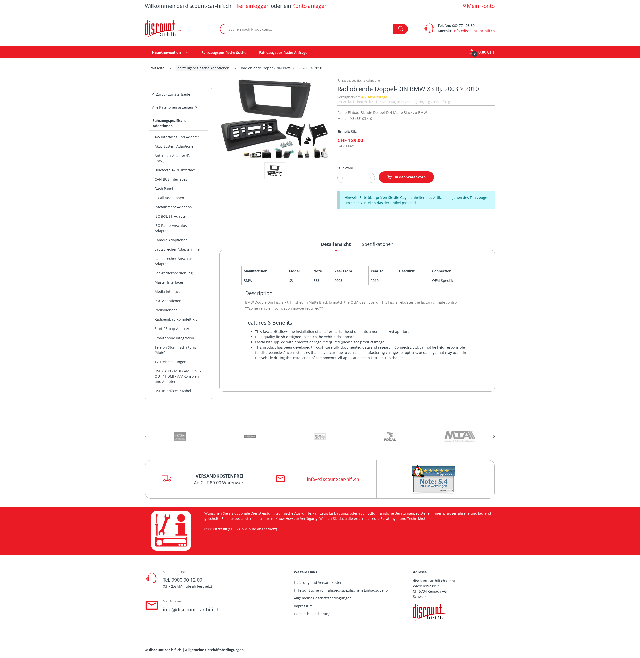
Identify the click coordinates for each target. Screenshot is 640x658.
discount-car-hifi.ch (165, 649)
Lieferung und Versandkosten (318, 582)
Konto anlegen (310, 5)
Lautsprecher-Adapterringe (177, 249)
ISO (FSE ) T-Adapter (171, 216)
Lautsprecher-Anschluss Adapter (174, 261)
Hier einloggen (252, 5)
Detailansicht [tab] (336, 244)
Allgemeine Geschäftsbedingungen (323, 598)
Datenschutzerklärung (312, 613)
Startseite (156, 68)
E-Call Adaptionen (169, 197)
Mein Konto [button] (481, 5)
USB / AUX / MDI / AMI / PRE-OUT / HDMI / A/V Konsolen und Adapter (178, 376)
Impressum (303, 606)
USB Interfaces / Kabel (173, 390)
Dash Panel (164, 188)
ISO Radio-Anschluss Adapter (171, 228)
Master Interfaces (169, 282)
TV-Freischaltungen (170, 361)
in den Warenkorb (410, 177)
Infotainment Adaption (173, 207)
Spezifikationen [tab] (378, 244)
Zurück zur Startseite (172, 94)
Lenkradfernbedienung (174, 273)
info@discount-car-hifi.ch (474, 30)
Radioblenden (166, 310)
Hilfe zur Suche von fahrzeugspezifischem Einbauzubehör (341, 590)
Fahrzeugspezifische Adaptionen (203, 68)
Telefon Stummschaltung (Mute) (175, 350)
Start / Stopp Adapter (172, 328)
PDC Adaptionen (168, 300)
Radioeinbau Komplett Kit (176, 319)
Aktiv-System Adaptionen (175, 146)
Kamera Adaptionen (171, 240)
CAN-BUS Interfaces (171, 179)
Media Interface (168, 291)
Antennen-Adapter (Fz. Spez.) (173, 158)
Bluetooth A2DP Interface (175, 170)
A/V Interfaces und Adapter (177, 137)
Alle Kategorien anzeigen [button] (172, 107)
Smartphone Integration (174, 338)
